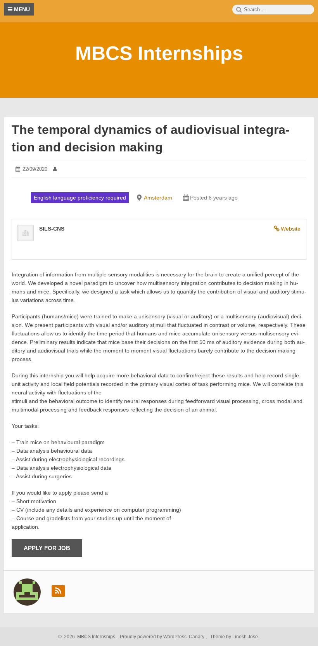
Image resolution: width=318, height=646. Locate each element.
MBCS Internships (159, 53)
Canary (197, 636)
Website (291, 229)
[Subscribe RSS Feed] (58, 591)
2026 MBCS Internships (88, 636)
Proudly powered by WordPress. (154, 636)
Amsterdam (158, 197)
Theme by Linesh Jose (234, 636)
